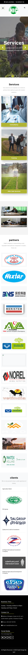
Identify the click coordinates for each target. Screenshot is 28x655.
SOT (14, 652)
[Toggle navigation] (3, 8)
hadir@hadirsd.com (11, 625)
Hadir (18, 650)
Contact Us (20, 2)
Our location (9, 2)
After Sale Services (14, 191)
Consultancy (14, 125)
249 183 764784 (11, 622)
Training (14, 158)
